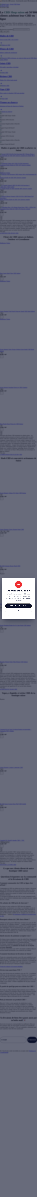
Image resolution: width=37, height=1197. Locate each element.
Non (18, 611)
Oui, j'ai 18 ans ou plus (18, 605)
